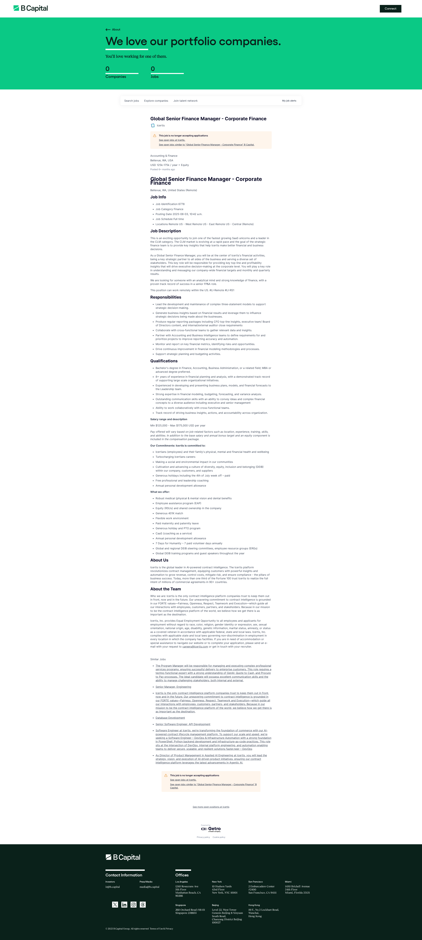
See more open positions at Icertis (211, 806)
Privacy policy (203, 837)
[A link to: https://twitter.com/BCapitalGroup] (115, 905)
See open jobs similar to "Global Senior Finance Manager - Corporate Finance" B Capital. (206, 144)
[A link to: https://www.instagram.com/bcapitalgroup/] (133, 905)
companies (156, 100)
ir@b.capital (113, 886)
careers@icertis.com (195, 646)
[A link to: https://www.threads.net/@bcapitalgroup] (143, 905)
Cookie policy (219, 837)
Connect (390, 8)
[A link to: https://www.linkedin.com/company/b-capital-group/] (124, 905)
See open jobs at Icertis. (172, 140)
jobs (131, 100)
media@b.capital (149, 886)
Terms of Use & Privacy (161, 928)
